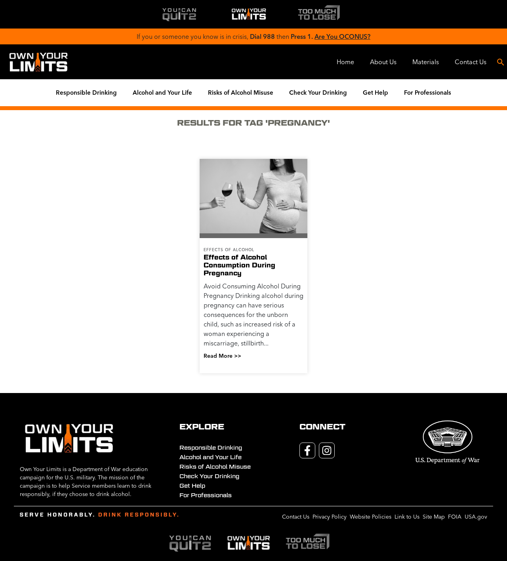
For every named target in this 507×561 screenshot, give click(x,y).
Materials (425, 62)
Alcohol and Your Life (162, 92)
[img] (179, 14)
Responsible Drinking (86, 92)
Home (345, 62)
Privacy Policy (330, 516)
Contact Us (470, 62)
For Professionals (427, 92)
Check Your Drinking (318, 92)
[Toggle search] (500, 62)
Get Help (375, 92)
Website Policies (370, 516)
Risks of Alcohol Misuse (240, 92)
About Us (383, 62)
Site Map (434, 516)
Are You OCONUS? (342, 36)
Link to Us (407, 516)
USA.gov (476, 516)
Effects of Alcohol (229, 249)
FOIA (454, 516)
